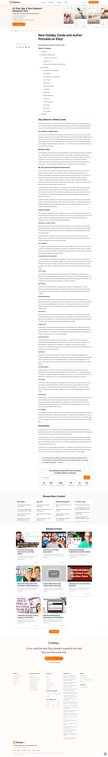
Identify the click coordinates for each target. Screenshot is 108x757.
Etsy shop (16, 30)
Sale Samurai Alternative (35, 679)
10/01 (58, 704)
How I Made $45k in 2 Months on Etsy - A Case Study (63, 519)
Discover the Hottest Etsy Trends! (82, 505)
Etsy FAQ (48, 687)
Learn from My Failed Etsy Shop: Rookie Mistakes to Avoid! (70, 738)
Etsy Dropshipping (50, 683)
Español (29, 750)
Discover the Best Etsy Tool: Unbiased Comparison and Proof (82, 517)
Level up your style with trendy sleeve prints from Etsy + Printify (24, 510)
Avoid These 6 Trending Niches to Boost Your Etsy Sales (70, 686)
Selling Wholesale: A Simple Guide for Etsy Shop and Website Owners (70, 714)
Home (11, 30)
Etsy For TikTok (16, 681)
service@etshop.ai (84, 687)
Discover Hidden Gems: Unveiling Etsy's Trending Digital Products (82, 508)
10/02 (53, 704)
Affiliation (59, 2)
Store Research (16, 677)
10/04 (58, 701)
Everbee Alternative (34, 689)
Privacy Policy (83, 675)
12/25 (48, 701)
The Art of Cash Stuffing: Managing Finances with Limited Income (70, 734)
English (14, 750)
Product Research (16, 675)
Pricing (65, 2)
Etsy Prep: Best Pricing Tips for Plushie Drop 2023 (24, 514)
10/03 (48, 704)
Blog (47, 675)
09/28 (58, 706)
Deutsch (33, 750)
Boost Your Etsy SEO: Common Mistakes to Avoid (44, 519)
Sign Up (87, 477)
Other (48, 696)
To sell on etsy (49, 685)
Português (24, 750)
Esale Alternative (33, 683)
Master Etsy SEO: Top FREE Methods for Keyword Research (69, 676)
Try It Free (18, 24)
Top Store (15, 679)
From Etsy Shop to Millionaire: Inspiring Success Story (69, 683)
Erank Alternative (33, 685)
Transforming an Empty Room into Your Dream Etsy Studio (70, 711)
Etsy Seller (49, 679)
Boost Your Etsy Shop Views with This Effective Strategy (70, 730)
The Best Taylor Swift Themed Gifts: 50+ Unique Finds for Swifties (70, 693)
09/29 (53, 706)
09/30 (48, 706)
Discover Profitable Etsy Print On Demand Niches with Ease (70, 689)
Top (105, 754)
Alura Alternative (33, 687)
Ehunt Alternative (33, 681)
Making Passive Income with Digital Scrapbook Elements (23, 519)
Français (38, 750)
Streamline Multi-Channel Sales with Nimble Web (63, 514)
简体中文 (19, 750)
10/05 (53, 701)
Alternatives (32, 675)
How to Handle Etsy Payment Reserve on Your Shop (69, 680)
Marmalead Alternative (34, 677)
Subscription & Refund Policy (86, 679)
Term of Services (83, 677)
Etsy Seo (48, 681)
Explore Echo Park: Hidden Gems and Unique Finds (70, 727)
